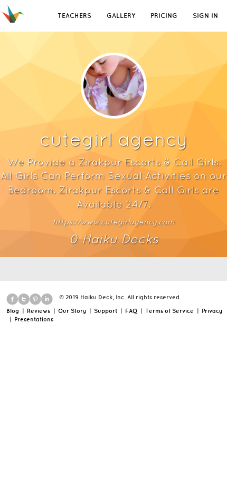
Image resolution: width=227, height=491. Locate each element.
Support (105, 311)
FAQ (131, 311)
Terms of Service (169, 311)
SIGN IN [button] (205, 15)
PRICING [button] (163, 15)
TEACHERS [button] (74, 15)
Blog (12, 311)
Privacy (212, 311)
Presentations (33, 319)
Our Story (72, 311)
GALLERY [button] (121, 15)
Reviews (38, 311)
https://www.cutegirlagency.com (113, 222)
